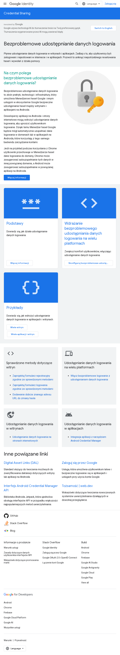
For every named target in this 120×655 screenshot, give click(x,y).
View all (85, 582)
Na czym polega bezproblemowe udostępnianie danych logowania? (30, 78)
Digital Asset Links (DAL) (21, 463)
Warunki (8, 640)
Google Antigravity (90, 567)
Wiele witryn (16, 327)
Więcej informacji (17, 177)
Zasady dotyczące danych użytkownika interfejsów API (18, 553)
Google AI (8, 622)
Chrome (85, 552)
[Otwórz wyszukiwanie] (77, 4)
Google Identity (49, 547)
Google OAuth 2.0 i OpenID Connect (59, 557)
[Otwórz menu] (5, 3)
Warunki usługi (11, 547)
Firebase (85, 557)
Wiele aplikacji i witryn (22, 334)
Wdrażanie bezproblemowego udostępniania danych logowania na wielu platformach (83, 233)
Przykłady (14, 307)
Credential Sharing (17, 13)
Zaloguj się (110, 3)
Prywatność (20, 640)
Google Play (87, 577)
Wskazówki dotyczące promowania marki (21, 561)
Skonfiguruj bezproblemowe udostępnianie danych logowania (90, 263)
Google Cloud (87, 572)
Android (85, 547)
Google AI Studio (89, 562)
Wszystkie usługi (12, 627)
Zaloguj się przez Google (79, 463)
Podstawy (14, 223)
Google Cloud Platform (15, 617)
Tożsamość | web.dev (77, 486)
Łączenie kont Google (53, 562)
